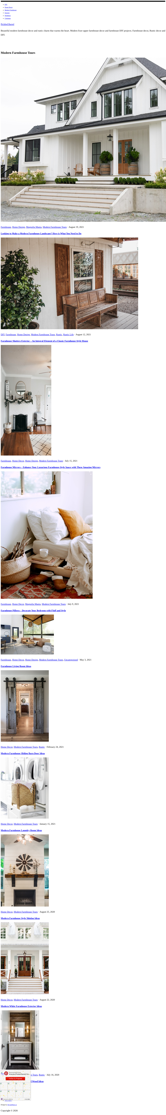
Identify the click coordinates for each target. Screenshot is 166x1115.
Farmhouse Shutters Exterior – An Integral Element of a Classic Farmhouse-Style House (44, 341)
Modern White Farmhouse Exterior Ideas (21, 1006)
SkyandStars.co (12, 1105)
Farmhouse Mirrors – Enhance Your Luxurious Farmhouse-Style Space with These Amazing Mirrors (50, 467)
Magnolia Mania (34, 227)
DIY (3, 334)
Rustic (59, 334)
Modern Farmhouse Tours (55, 227)
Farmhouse (6, 227)
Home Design (18, 227)
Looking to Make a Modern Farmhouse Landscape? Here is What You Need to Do (41, 233)
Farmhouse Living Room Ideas (16, 666)
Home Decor (18, 461)
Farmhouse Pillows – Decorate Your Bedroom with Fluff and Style (33, 610)
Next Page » (8, 1100)
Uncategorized (71, 660)
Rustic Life (68, 334)
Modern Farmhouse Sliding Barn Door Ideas (23, 753)
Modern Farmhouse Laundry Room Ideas (21, 830)
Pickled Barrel (7, 24)
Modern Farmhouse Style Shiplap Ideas (20, 918)
